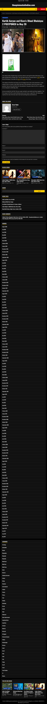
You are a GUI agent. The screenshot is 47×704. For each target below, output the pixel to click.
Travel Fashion (5, 670)
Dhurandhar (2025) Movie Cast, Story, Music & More (37, 180)
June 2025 (4, 265)
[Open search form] (35, 9)
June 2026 (4, 232)
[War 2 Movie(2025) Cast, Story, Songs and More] (23, 174)
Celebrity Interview (6, 575)
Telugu (3, 662)
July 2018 (4, 497)
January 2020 (4, 447)
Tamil (3, 656)
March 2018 (4, 508)
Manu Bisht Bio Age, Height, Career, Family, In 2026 (11, 209)
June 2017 (4, 534)
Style (3, 653)
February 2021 (5, 411)
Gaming (3, 600)
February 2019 (5, 478)
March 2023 (4, 341)
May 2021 (4, 402)
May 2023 (4, 335)
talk (19, 79)
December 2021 (5, 383)
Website (4, 155)
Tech (3, 659)
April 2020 (4, 439)
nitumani (26, 695)
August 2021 (4, 394)
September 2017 (5, 525)
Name (4, 145)
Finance (3, 592)
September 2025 (5, 257)
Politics (3, 639)
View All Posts (16, 109)
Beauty (3, 550)
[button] (2, 9)
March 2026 (4, 240)
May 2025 (4, 268)
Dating (3, 581)
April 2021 (4, 405)
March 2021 (4, 408)
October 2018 (4, 489)
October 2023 (4, 321)
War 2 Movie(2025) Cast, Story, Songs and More (23, 180)
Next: (36, 117)
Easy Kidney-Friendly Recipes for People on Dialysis (11, 204)
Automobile (4, 547)
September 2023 (5, 324)
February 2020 (5, 444)
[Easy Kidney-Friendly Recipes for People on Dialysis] (29, 686)
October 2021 (4, 388)
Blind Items (4, 567)
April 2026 (4, 238)
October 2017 (4, 522)
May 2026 (4, 235)
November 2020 (5, 419)
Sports (3, 651)
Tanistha (4, 694)
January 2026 (4, 246)
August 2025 (4, 260)
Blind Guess (4, 561)
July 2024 (4, 296)
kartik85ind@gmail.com (18, 694)
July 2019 (4, 464)
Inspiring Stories (5, 620)
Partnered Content (5, 637)
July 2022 (4, 363)
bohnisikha (19, 183)
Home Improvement (6, 617)
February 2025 (5, 277)
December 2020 (5, 416)
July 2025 (4, 263)
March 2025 (4, 274)
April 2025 (4, 271)
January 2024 (4, 313)
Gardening (4, 603)
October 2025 (4, 254)
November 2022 (5, 352)
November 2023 (5, 319)
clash (38, 77)
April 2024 (4, 305)
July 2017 (4, 531)
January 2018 (4, 514)
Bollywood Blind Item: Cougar (7, 202)
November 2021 (5, 386)
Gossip (3, 606)
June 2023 (4, 332)
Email (3, 150)
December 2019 (5, 450)
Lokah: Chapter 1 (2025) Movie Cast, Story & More (8, 180)
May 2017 (4, 536)
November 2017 (5, 520)
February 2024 (5, 310)
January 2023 (4, 346)
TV (2, 673)
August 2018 (4, 494)
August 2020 (4, 427)
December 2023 (5, 316)
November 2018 (5, 486)
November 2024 (5, 285)
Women (3, 676)
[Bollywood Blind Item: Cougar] (18, 686)
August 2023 (4, 327)
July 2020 (4, 430)
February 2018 (5, 511)
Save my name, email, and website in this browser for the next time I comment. (20, 159)
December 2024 (5, 282)
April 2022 (4, 372)
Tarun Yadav (5, 27)
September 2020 (5, 425)
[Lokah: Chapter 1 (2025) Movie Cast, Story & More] (9, 174)
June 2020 (4, 433)
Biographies (4, 553)
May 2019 (4, 469)
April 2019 (4, 472)
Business (4, 572)
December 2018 (5, 483)
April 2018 (4, 506)
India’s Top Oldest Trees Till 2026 (8, 199)
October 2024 (4, 288)
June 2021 (4, 399)
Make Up (3, 628)
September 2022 (5, 358)
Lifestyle (4, 625)
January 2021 (4, 413)
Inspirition (4, 623)
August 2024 (4, 293)
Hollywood (4, 614)
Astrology (4, 544)
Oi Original (4, 634)
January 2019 (4, 481)
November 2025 (5, 251)
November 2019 (5, 453)
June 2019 (4, 467)
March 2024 (4, 307)
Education (4, 584)
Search (4, 188)
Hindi (3, 611)
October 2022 (4, 355)
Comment (4, 128)
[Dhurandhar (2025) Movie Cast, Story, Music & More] (38, 174)
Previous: (12, 117)
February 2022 (5, 377)
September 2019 (5, 458)
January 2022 (4, 380)
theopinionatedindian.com (23, 5)
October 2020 (4, 422)
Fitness (3, 595)
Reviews (3, 645)
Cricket (3, 578)
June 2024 (4, 299)
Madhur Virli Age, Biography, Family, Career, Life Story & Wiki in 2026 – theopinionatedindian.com (20, 217)
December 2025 (5, 249)
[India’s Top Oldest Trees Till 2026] (7, 686)
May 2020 (4, 436)
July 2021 (4, 397)
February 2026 (5, 243)
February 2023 (5, 344)
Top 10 (3, 665)
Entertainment (5, 17)
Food (3, 598)
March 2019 (4, 475)
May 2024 (4, 302)
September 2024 (5, 291)
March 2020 (4, 441)
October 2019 (4, 455)
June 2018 (4, 500)
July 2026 (4, 229)
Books (3, 570)
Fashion (3, 589)
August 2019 (4, 461)
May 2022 (4, 369)
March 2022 (4, 374)
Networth (4, 631)
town (24, 79)
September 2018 (5, 492)
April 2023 (4, 338)
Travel (3, 667)
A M (3, 183)
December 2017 (5, 517)
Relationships (4, 642)
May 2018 (4, 503)
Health (3, 609)
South (3, 648)
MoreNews (20, 702)
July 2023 (4, 330)
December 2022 (5, 349)
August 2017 (4, 528)
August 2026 (4, 226)
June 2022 (4, 366)
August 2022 (4, 360)
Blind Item (4, 564)
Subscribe (43, 9)
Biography (4, 556)
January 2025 (4, 279)
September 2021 (5, 391)
